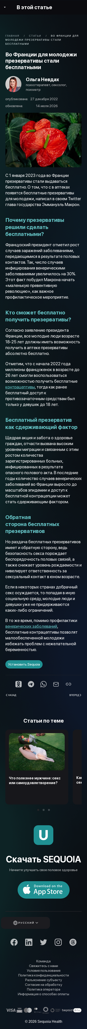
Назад (12, 695)
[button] (31, 923)
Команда (43, 961)
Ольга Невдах (42, 79)
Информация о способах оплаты (43, 994)
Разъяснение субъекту (43, 980)
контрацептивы (20, 387)
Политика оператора (43, 989)
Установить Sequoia (24, 664)
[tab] (38, 810)
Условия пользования (43, 970)
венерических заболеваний (31, 626)
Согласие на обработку (43, 984)
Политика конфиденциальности (43, 975)
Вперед (74, 695)
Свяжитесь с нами (43, 966)
